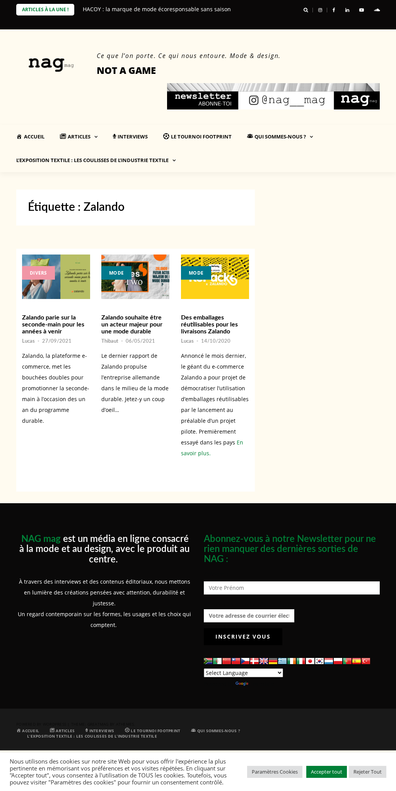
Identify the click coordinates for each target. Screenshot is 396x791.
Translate (262, 683)
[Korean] (319, 661)
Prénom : (216, 573)
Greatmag (98, 724)
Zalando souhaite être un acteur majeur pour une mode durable (131, 324)
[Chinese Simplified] (226, 661)
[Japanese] (310, 661)
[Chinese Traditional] (236, 661)
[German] (273, 661)
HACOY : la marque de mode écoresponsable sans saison (157, 9)
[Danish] (254, 661)
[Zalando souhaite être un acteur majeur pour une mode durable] (135, 277)
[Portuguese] (347, 661)
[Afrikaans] (208, 661)
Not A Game (126, 70)
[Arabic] (217, 661)
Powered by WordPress (41, 724)
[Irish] (291, 661)
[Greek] (282, 661)
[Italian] (301, 661)
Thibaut (109, 341)
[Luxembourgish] (328, 661)
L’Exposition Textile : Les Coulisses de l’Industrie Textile (92, 160)
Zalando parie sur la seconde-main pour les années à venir (53, 324)
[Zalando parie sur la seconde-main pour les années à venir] (56, 277)
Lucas (28, 341)
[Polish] (338, 661)
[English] (263, 661)
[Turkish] (366, 661)
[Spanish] (356, 661)
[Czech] (245, 661)
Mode (116, 273)
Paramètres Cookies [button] (275, 771)
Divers (38, 273)
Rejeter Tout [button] (367, 771)
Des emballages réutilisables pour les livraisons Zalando (209, 324)
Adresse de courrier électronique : (249, 603)
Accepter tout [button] (326, 771)
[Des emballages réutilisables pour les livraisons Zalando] (215, 277)
